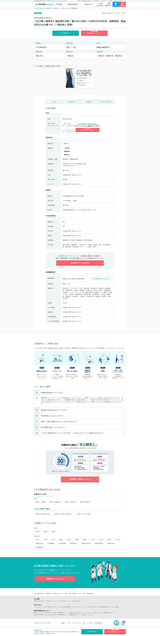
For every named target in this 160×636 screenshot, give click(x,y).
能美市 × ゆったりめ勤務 (83, 514)
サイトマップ (81, 593)
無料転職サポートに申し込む (55, 579)
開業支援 (89, 593)
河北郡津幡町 (50, 543)
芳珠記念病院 (38, 18)
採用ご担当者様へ (38, 593)
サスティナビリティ (76, 622)
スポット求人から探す (74, 601)
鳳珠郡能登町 (39, 547)
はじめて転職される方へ (50, 606)
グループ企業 (90, 622)
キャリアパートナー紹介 (85, 606)
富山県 (37, 531)
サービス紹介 (38, 606)
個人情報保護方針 (98, 622)
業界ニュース (98, 612)
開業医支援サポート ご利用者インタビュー (81, 614)
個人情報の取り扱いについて (59, 593)
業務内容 (71, 102)
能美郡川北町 (39, 543)
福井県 (53, 531)
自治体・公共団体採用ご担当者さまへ (85, 0)
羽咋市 (84, 539)
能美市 (67, 8)
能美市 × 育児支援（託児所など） (64, 514)
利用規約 (47, 593)
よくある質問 (109, 0)
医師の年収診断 (38, 614)
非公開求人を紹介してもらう (80, 479)
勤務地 (89, 102)
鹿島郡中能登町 (99, 543)
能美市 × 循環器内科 (55, 502)
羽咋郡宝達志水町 (86, 543)
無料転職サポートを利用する (80, 263)
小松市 (53, 539)
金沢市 (37, 539)
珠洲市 (69, 539)
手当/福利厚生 (106, 102)
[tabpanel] (80, 78)
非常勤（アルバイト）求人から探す (56, 601)
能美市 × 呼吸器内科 (70, 502)
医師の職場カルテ (63, 614)
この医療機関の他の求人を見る (101, 278)
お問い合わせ (72, 593)
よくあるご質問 (114, 606)
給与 (54, 102)
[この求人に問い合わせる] (87, 128)
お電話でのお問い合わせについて (119, 0)
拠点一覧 (104, 0)
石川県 (62, 8)
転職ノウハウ (38, 612)
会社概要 (63, 622)
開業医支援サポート (109, 612)
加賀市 (77, 539)
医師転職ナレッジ (63, 612)
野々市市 (117, 539)
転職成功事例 (104, 606)
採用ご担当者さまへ (97, 0)
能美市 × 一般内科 (41, 502)
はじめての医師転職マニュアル (67, 606)
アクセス (68, 622)
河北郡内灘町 (62, 543)
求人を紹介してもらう (94, 33)
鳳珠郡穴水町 (110, 543)
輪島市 (61, 539)
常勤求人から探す (39, 601)
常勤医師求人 (56, 8)
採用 (84, 622)
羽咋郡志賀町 (73, 543)
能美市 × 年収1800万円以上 (43, 514)
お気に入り (66, 33)
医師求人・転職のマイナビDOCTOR (43, 8)
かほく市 (93, 539)
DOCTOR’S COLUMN (49, 612)
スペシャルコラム (88, 612)
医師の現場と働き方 (75, 612)
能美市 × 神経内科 (85, 502)
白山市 (101, 539)
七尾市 (45, 539)
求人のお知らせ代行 (50, 614)
